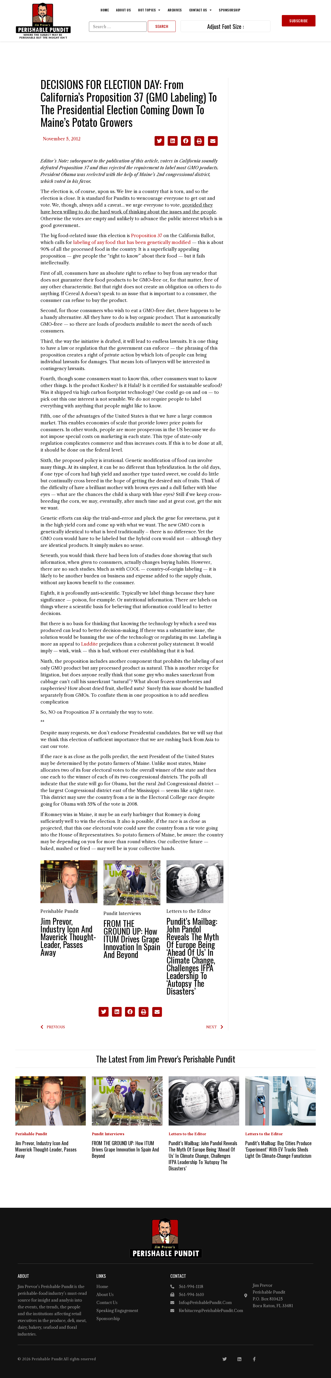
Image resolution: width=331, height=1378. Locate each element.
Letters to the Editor (188, 911)
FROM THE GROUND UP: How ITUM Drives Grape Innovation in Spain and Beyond (131, 938)
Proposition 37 (146, 235)
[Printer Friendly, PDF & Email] (206, 144)
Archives (175, 10)
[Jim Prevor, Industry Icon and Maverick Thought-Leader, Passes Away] (68, 881)
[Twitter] (224, 1359)
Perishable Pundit (59, 911)
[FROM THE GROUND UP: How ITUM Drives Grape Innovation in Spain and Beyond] (131, 882)
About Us (123, 10)
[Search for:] (118, 27)
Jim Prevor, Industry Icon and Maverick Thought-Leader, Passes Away (68, 936)
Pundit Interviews (122, 913)
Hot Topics (147, 10)
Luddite (89, 644)
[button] (160, 141)
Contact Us (198, 10)
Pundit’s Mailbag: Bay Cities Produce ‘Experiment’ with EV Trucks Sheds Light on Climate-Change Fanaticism (278, 1149)
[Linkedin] (239, 1359)
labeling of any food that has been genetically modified (132, 242)
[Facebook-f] (254, 1359)
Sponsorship (230, 10)
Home (105, 10)
